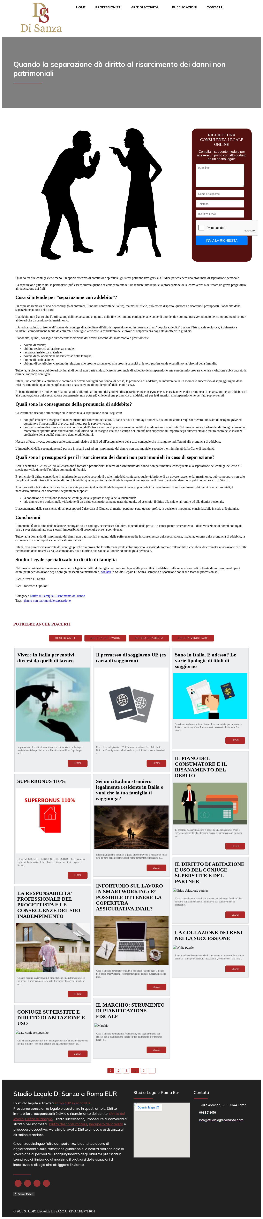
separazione (63, 600)
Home (80, 7)
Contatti (214, 7)
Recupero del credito (106, 1124)
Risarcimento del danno (69, 596)
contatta (106, 572)
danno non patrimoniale (39, 600)
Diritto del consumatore (68, 1124)
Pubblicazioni (184, 7)
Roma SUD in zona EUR (72, 1103)
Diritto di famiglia (38, 1119)
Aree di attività (144, 7)
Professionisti (108, 7)
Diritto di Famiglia (42, 596)
